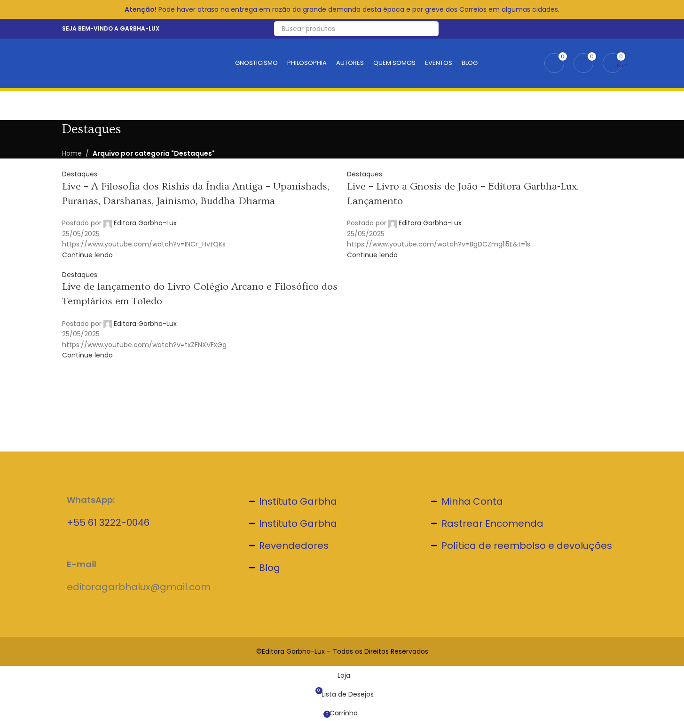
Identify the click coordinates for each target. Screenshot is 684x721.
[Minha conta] (620, 28)
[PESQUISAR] (431, 28)
